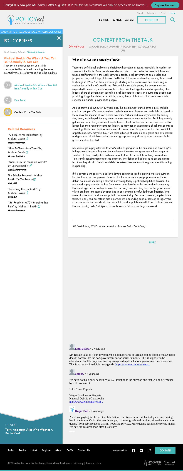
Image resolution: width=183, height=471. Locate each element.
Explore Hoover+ (165, 5)
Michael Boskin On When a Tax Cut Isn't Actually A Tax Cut (35, 86)
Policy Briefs (18, 41)
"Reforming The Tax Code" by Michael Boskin (24, 191)
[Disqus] (123, 294)
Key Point (20, 100)
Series (104, 20)
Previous (79, 46)
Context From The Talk (27, 112)
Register (151, 20)
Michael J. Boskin (36, 52)
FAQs (162, 13)
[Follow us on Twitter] (141, 451)
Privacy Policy (93, 463)
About (140, 13)
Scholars (151, 13)
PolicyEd (12, 183)
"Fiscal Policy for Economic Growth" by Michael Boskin (27, 164)
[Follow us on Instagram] (149, 451)
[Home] (27, 19)
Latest (130, 20)
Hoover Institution (16, 142)
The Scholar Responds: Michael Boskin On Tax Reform (25, 177)
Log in (172, 13)
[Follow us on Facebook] (133, 451)
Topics (117, 20)
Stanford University (17, 169)
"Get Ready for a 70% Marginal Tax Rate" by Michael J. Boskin (28, 204)
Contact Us (84, 450)
